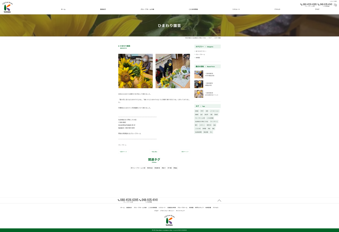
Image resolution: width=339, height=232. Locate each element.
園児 (196, 125)
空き (201, 114)
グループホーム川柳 (200, 118)
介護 (211, 114)
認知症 (196, 111)
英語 (207, 111)
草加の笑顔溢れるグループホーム (129, 133)
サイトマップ (180, 211)
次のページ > (185, 152)
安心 (211, 132)
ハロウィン (202, 125)
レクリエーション (214, 111)
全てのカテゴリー (201, 51)
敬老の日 (209, 125)
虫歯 (214, 125)
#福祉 (175, 168)
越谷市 (206, 114)
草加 (209, 128)
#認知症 (150, 168)
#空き (164, 168)
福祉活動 (206, 132)
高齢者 (196, 114)
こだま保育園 (210, 118)
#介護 (170, 168)
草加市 (216, 114)
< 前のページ (123, 152)
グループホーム (122, 145)
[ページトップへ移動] (219, 200)
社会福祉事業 (198, 132)
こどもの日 (197, 128)
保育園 (198, 57)
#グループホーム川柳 (138, 168)
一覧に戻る (154, 152)
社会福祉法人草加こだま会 (201, 121)
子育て (202, 111)
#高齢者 (157, 168)
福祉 (213, 128)
